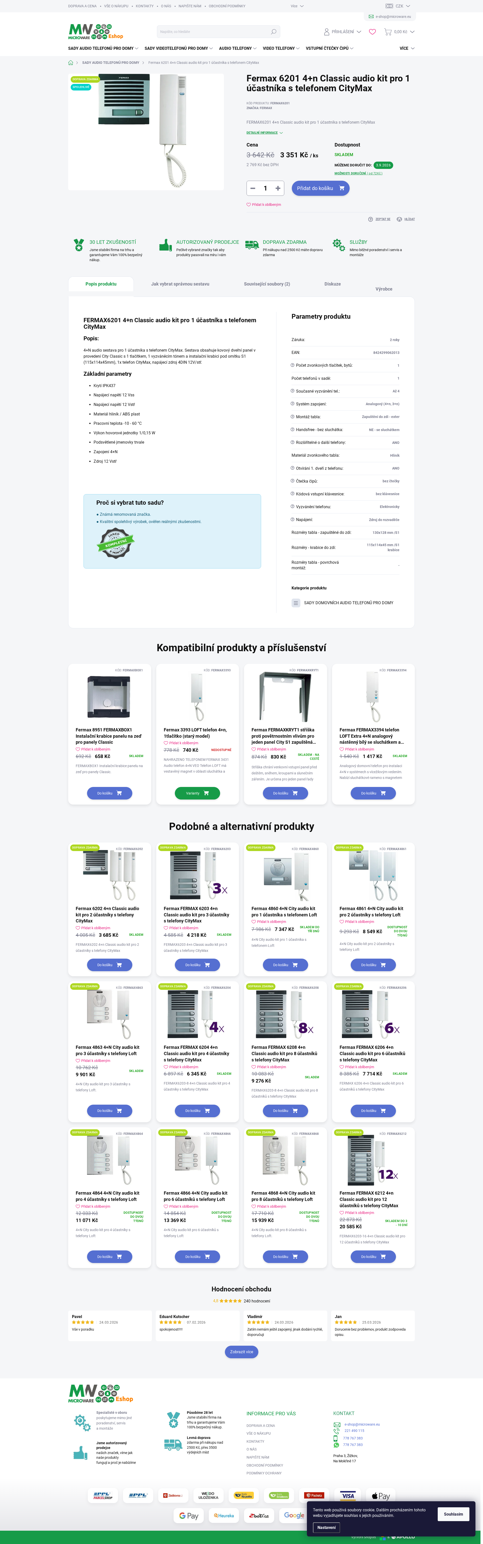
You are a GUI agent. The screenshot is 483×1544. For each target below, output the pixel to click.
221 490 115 (352, 1431)
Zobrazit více (241, 1351)
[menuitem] (104, 48)
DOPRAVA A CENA (82, 6)
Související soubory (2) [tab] (267, 284)
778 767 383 (350, 1438)
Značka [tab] (386, 286)
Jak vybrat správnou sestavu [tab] (180, 284)
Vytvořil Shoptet (363, 1537)
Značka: (259, 108)
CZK (399, 6)
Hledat (274, 32)
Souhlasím (453, 1514)
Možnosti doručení (359, 173)
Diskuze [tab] (333, 284)
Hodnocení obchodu (241, 1289)
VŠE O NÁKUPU (116, 6)
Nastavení (326, 1527)
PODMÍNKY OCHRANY (264, 1473)
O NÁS (166, 6)
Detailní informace (262, 132)
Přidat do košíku (315, 188)
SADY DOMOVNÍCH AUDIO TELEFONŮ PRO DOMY (348, 602)
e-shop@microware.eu (360, 1424)
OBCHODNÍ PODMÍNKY (227, 6)
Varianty (192, 793)
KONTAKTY (144, 6)
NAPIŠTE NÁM (190, 6)
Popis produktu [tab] (101, 284)
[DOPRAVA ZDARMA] (110, 875)
